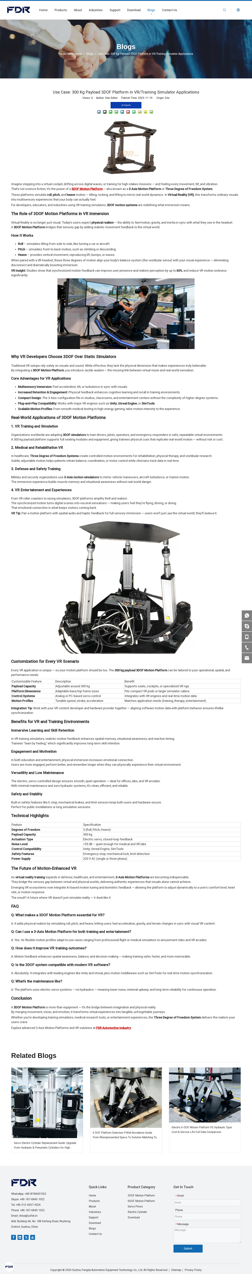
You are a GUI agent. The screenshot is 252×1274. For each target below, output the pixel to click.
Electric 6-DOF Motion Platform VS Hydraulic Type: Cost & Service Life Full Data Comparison (202, 1130)
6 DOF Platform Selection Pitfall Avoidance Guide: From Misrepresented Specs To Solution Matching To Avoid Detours (125, 1135)
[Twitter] (26, 1237)
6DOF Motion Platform (141, 1201)
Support (115, 10)
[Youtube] (32, 1237)
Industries (96, 10)
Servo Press (135, 1206)
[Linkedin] (19, 1237)
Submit (188, 1248)
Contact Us (169, 10)
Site (167, 98)
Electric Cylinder (137, 1212)
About (78, 10)
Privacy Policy (193, 1270)
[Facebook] (13, 1237)
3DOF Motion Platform (141, 1195)
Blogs (151, 10)
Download (134, 10)
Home (43, 10)
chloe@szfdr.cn (28, 1215)
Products (61, 10)
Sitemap (176, 1270)
